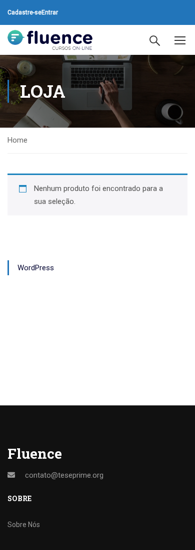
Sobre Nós (24, 525)
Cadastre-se (25, 12)
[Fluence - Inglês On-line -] (50, 40)
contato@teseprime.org (64, 475)
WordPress (36, 267)
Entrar (50, 12)
